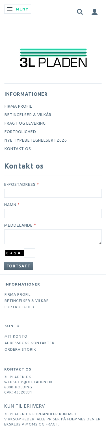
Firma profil (18, 106)
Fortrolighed (20, 131)
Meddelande (18, 225)
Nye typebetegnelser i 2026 (36, 140)
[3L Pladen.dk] (53, 46)
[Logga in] (94, 11)
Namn (10, 205)
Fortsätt (19, 266)
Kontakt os (18, 148)
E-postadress (20, 184)
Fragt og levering (25, 123)
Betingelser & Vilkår (28, 114)
